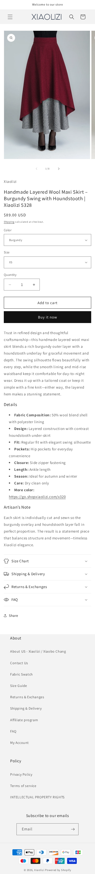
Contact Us (19, 663)
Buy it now (47, 317)
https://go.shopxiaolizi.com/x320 (37, 496)
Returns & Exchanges (27, 697)
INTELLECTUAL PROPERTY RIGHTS (37, 797)
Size (7, 252)
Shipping (9, 221)
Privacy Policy (21, 774)
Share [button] (13, 615)
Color (7, 230)
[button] (10, 16)
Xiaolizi (39, 870)
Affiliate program (24, 720)
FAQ (13, 731)
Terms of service (23, 785)
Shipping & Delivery (26, 708)
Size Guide (18, 685)
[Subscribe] (72, 829)
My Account (19, 742)
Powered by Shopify (58, 870)
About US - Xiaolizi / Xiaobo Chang (38, 651)
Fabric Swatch (21, 674)
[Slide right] (58, 168)
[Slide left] (36, 168)
